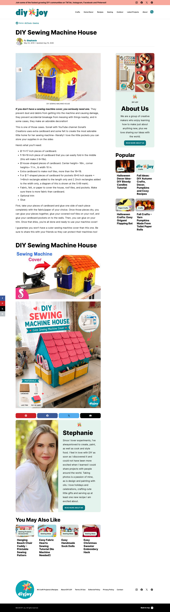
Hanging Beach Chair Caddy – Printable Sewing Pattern (24, 547)
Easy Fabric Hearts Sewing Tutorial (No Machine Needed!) (46, 547)
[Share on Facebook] (2, 298)
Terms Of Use (80, 590)
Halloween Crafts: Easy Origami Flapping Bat (125, 219)
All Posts (28, 23)
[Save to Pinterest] (2, 303)
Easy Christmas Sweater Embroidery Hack (91, 546)
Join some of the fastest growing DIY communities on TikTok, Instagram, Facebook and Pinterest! (61, 2)
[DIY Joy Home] (32, 12)
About (145, 12)
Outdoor (120, 12)
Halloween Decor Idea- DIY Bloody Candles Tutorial (124, 181)
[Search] (151, 11)
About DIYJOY (66, 590)
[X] (146, 2)
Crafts (77, 12)
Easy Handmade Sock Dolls (68, 543)
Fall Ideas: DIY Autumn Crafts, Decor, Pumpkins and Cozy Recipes (144, 184)
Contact (120, 590)
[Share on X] (2, 308)
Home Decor (88, 12)
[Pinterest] (151, 2)
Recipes (100, 12)
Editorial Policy (94, 590)
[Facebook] (141, 2)
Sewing (110, 12)
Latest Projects (133, 12)
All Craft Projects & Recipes (47, 590)
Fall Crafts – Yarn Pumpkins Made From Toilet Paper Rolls (144, 222)
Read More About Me (74, 508)
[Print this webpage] (2, 313)
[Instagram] (136, 2)
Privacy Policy (108, 590)
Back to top (145, 608)
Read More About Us (135, 143)
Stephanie (32, 40)
